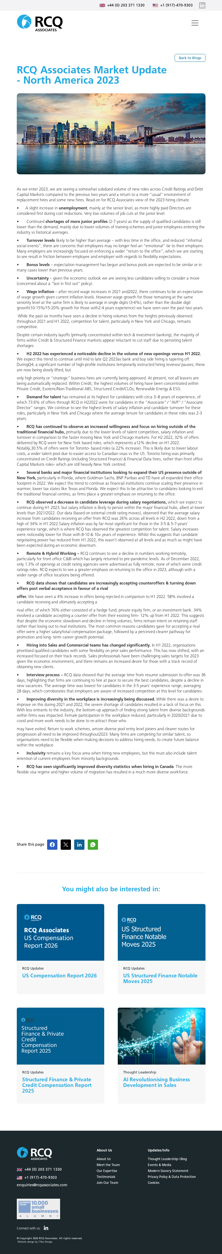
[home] (40, 23)
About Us (104, 1159)
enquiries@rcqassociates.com (42, 1185)
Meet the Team (108, 1165)
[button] (194, 22)
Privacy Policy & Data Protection (172, 1177)
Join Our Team (107, 1183)
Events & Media (159, 1165)
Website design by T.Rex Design (35, 1241)
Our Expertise (107, 1171)
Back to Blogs (190, 58)
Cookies (153, 1183)
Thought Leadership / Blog (167, 1159)
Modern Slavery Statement (168, 1171)
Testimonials (106, 1177)
